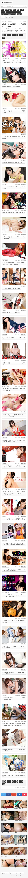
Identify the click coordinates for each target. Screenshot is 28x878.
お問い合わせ (5, 873)
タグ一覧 (14, 14)
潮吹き (14, 9)
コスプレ (3, 11)
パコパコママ (5, 260)
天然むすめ (4, 108)
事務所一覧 (19, 14)
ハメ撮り (22, 9)
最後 (4, 37)
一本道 (3, 84)
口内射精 (7, 9)
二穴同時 (9, 14)
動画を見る (23, 58)
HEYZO (3, 134)
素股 (18, 9)
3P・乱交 (12, 11)
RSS (22, 873)
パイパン (7, 11)
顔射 (11, 9)
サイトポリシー (15, 873)
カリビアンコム (5, 58)
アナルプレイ (3, 14)
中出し (2, 9)
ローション (18, 11)
